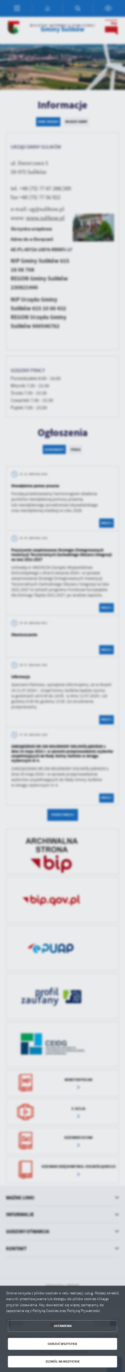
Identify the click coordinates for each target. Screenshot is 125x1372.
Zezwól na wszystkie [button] (63, 1361)
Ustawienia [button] (63, 1326)
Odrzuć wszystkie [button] (62, 1344)
